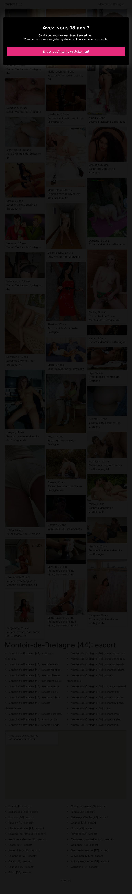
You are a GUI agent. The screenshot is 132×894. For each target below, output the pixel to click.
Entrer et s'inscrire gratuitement (66, 51)
